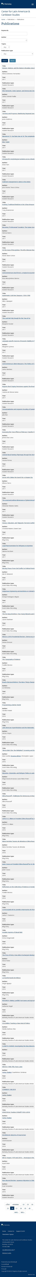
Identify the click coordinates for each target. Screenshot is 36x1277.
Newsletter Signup (7, 1234)
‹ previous (16, 1204)
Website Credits (6, 1253)
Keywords (4, 30)
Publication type (7, 50)
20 (30, 1208)
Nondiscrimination (6, 1266)
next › (16, 1212)
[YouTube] (10, 1228)
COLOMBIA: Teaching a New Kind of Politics (16, 1023)
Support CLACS (20, 1231)
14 (32, 1204)
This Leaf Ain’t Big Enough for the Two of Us (16, 318)
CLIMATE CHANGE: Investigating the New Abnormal (18, 1046)
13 (28, 1204)
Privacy (3, 1269)
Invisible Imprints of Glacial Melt (12, 932)
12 (24, 1204)
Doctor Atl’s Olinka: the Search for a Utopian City (17, 477)
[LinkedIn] (6, 1228)
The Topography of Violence (11, 659)
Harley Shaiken (7, 1072)
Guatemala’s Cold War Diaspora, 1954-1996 (16, 295)
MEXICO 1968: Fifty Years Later (12, 1067)
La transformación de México (11, 978)
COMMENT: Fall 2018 (9, 1089)
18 (21, 1208)
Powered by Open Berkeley (9, 1262)
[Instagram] (14, 1228)
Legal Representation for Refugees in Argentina (17, 546)
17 (17, 1208)
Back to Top (31, 1274)
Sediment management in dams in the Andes (16, 182)
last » (23, 1212)
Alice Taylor (6, 142)
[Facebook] (3, 1228)
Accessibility (5, 1264)
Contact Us (11, 1231)
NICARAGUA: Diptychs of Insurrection (14, 1135)
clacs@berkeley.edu (8, 1250)
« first (8, 1204)
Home (3, 19)
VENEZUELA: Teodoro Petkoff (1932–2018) (16, 1112)
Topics (3, 44)
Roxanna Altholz (16, 756)
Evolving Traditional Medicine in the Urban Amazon (18, 204)
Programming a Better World (11, 705)
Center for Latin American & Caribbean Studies (15, 13)
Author (3, 37)
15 (8, 1208)
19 (25, 1208)
